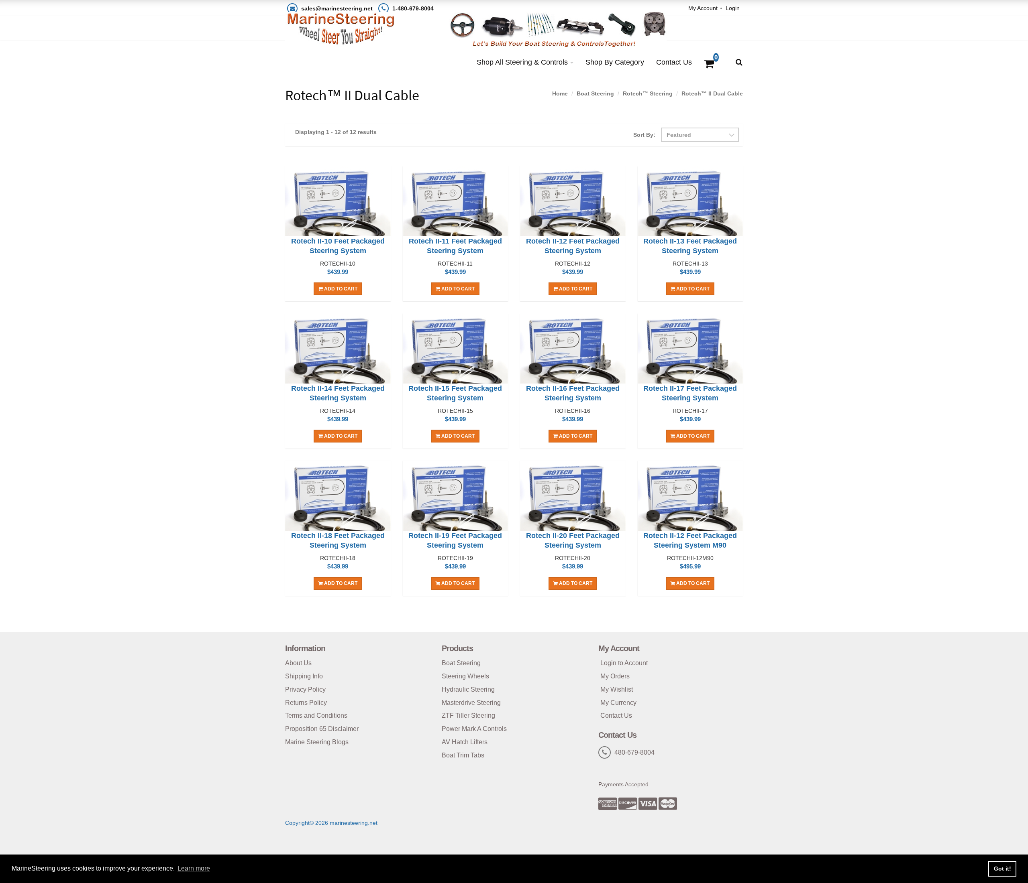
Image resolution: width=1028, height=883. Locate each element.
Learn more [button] (193, 868)
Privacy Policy (305, 689)
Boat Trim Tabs (463, 755)
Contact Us (674, 62)
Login (733, 8)
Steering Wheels (465, 676)
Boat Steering (595, 93)
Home (560, 93)
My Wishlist (616, 689)
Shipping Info (304, 676)
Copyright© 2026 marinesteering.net (331, 823)
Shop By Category (614, 62)
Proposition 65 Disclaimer (322, 728)
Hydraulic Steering (468, 689)
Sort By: (644, 135)
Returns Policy (306, 702)
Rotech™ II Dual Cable (712, 93)
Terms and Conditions (316, 715)
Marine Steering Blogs (317, 742)
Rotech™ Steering (648, 93)
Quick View (338, 202)
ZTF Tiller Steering (468, 715)
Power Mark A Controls (474, 728)
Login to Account (624, 663)
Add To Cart (340, 289)
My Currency (618, 702)
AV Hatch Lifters (464, 742)
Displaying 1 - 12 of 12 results (336, 132)
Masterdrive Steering (471, 702)
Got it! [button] (1002, 868)
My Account (703, 8)
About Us (298, 663)
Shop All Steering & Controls (522, 62)
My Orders (615, 676)
